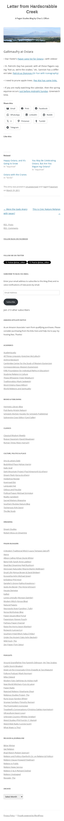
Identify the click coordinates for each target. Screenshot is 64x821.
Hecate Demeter (11, 590)
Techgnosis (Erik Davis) (14, 507)
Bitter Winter (9, 745)
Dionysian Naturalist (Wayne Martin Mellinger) (24, 568)
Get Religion (9, 749)
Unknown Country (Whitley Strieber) (20, 716)
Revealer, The (9, 778)
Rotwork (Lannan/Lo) (13, 630)
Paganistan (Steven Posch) (15, 619)
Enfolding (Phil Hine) (12, 579)
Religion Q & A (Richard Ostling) (17, 770)
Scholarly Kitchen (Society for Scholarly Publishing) (26, 413)
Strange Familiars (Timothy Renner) (19, 702)
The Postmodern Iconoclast (16, 705)
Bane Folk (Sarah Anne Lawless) (17, 561)
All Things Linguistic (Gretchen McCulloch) (22, 356)
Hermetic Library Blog (13, 406)
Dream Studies (10, 529)
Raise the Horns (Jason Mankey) (18, 626)
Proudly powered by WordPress (30, 815)
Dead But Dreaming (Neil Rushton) (19, 565)
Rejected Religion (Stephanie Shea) (19, 691)
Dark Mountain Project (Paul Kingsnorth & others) (25, 471)
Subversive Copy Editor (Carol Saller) (20, 417)
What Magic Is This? (12, 727)
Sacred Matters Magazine (15, 500)
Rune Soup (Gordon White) (15, 698)
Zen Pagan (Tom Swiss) (14, 644)
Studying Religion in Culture (16, 374)
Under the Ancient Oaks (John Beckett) (20, 637)
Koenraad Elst (10, 482)
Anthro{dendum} (11, 359)
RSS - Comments (11, 228)
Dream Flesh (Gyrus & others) (16, 475)
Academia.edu (10, 352)
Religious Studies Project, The (16, 695)
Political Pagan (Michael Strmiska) (18, 493)
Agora (6, 554)
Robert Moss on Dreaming (15, 532)
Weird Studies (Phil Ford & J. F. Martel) (20, 720)
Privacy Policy (9, 815)
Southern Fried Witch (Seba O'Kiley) (19, 633)
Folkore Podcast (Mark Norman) (18, 673)
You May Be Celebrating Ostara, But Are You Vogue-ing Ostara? (44, 163)
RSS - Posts (8, 224)
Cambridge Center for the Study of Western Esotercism (28, 363)
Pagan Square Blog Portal (15, 615)
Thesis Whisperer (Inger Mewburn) (19, 377)
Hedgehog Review (11, 478)
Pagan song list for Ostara (30, 58)
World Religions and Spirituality (17, 388)
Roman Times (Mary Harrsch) (16, 442)
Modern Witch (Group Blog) (16, 601)
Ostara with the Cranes (15, 174)
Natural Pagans (10, 605)
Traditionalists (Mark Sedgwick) (17, 381)
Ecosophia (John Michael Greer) (17, 576)
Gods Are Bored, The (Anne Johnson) (20, 586)
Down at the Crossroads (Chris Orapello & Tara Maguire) (28, 669)
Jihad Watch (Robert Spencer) (16, 752)
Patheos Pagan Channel (14, 623)
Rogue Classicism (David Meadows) (19, 439)
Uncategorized (31, 186)
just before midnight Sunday (33, 91)
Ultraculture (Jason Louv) (14, 713)
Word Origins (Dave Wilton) (16, 385)
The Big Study (10, 511)
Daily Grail (8, 468)
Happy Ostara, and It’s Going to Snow (15, 162)
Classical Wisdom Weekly (14, 435)
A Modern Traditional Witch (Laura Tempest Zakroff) (27, 550)
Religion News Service (13, 767)
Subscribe (10, 302)
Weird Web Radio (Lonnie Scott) (18, 723)
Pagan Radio (9, 687)
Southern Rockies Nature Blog (17, 504)
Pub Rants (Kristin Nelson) (15, 410)
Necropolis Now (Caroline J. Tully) (18, 608)
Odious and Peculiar (12, 489)
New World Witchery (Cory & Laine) (19, 684)
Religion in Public (11, 763)
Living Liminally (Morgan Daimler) (18, 597)
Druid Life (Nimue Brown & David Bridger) (22, 572)
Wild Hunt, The (10, 641)
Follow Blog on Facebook (16, 239)
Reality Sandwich (11, 496)
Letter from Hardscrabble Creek (32, 9)
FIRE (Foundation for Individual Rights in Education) (26, 370)
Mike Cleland (9, 677)
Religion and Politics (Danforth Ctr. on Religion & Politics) (28, 756)
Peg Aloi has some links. (45, 80)
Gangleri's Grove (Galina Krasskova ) (19, 583)
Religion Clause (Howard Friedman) (19, 760)
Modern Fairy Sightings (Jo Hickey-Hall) (21, 680)
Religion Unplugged (12, 774)
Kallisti (6, 594)
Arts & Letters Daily (12, 460)
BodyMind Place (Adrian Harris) (17, 464)
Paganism (53, 186)
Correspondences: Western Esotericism (21, 367)
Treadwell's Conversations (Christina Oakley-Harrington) (28, 709)
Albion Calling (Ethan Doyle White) (18, 558)
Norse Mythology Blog (13, 612)
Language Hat (10, 486)
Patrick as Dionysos (22, 73)
